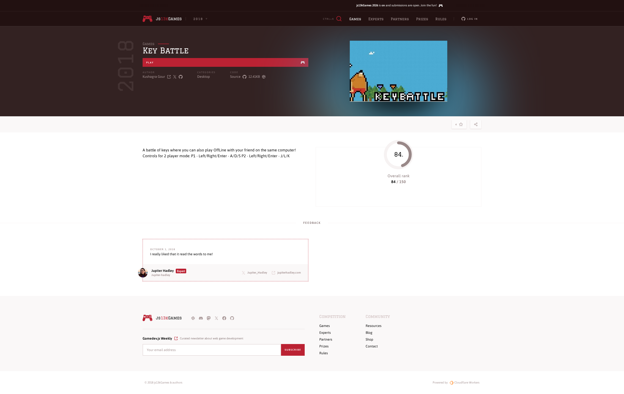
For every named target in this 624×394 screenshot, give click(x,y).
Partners (400, 19)
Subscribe (293, 349)
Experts (375, 19)
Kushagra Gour (154, 77)
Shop (369, 339)
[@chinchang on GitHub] (181, 76)
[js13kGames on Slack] (193, 318)
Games (355, 19)
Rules (440, 19)
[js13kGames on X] (216, 318)
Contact (372, 346)
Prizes (422, 19)
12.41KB (254, 77)
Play (150, 62)
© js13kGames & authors (163, 382)
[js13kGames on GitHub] (232, 318)
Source (235, 77)
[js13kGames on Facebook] (224, 318)
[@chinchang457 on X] (175, 76)
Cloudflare (466, 382)
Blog (369, 333)
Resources (373, 326)
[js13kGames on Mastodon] (209, 318)
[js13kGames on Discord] (201, 318)
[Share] (475, 124)
